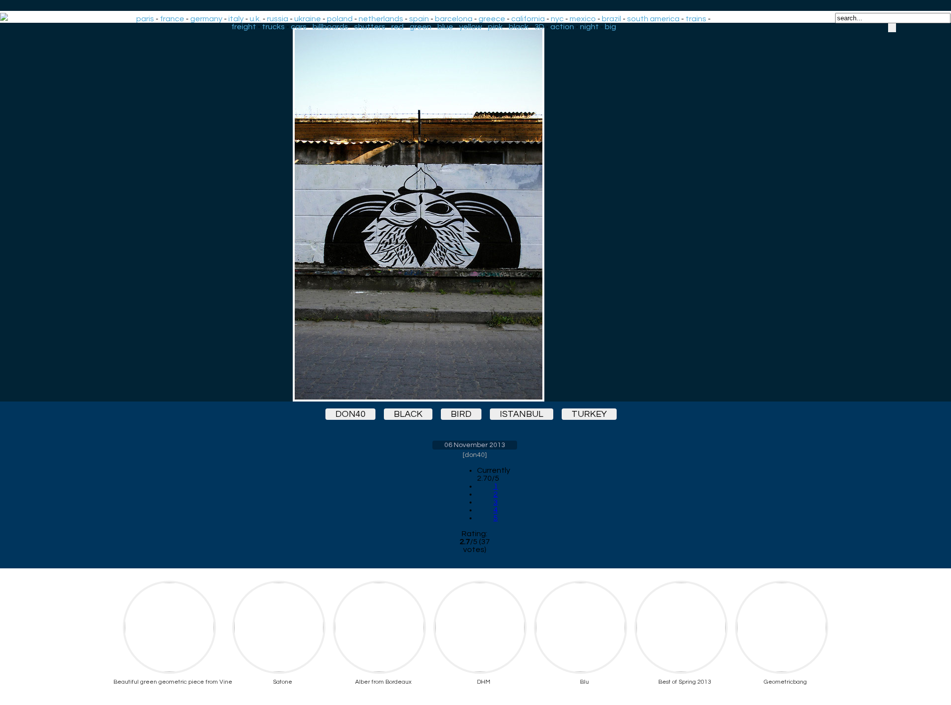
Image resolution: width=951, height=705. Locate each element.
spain (419, 19)
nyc (557, 19)
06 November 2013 (474, 445)
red (397, 27)
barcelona (454, 19)
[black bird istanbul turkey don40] (474, 215)
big (610, 27)
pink (495, 27)
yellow (470, 27)
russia (277, 19)
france (172, 19)
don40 (350, 414)
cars (299, 27)
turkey (589, 414)
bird (461, 414)
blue (445, 27)
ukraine (307, 19)
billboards (330, 27)
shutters (369, 27)
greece (491, 19)
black (518, 27)
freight (243, 27)
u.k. (255, 19)
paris (145, 19)
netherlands (381, 19)
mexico (583, 19)
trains (696, 19)
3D (539, 27)
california (528, 19)
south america (653, 19)
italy (236, 19)
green (420, 27)
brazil (611, 19)
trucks (273, 27)
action (562, 27)
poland (340, 19)
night (589, 27)
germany (206, 19)
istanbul (521, 414)
